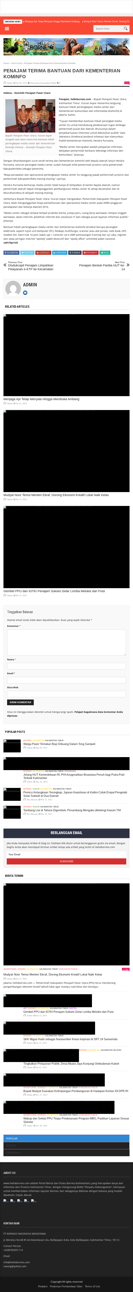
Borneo (27, 740)
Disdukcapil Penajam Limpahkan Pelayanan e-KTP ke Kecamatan (30, 266)
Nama (11, 659)
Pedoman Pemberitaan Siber (66, 1286)
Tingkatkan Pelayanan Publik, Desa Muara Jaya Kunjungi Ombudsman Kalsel (71, 1063)
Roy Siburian (32, 800)
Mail (106, 252)
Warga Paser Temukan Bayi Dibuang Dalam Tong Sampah (59, 744)
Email (11, 673)
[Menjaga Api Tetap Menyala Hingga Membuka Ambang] (66, 355)
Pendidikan (70, 771)
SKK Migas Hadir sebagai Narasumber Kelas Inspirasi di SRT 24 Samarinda (70, 1039)
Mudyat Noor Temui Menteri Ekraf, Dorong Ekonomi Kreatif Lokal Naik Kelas (56, 495)
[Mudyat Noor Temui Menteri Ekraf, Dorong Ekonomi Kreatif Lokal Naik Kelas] (66, 451)
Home (6, 63)
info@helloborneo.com (16, 1262)
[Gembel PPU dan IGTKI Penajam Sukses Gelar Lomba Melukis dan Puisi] (66, 547)
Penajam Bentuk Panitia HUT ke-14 (102, 266)
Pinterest (91, 252)
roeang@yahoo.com (14, 1266)
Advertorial (16, 63)
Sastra (73, 1008)
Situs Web (12, 687)
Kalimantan (38, 740)
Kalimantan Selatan (111, 1050)
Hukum (36, 789)
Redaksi (42, 1286)
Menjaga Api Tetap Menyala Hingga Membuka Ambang (52, 21)
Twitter (28, 252)
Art (25, 1008)
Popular (11, 1138)
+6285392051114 (13, 1250)
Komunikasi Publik (48, 83)
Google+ (45, 252)
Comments (13, 1152)
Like (126, 969)
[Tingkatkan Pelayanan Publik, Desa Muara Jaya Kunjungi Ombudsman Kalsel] (41, 1055)
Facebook (12, 252)
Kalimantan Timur (54, 740)
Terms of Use (92, 1286)
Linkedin (61, 252)
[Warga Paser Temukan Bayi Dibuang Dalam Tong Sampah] (12, 745)
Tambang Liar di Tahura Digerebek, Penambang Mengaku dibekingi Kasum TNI (72, 810)
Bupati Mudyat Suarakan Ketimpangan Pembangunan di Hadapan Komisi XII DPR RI (75, 1091)
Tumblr (76, 252)
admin (10, 83)
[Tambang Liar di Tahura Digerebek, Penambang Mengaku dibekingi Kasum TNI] (12, 812)
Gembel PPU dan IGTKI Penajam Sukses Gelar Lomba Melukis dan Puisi (54, 591)
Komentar (13, 626)
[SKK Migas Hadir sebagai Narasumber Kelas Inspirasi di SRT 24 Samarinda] (49, 1028)
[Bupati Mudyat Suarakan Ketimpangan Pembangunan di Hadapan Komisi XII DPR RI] (54, 1079)
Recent (11, 1145)
